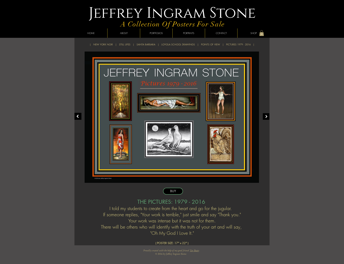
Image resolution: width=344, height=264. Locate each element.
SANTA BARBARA (146, 44)
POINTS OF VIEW (210, 44)
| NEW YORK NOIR (101, 44)
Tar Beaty (194, 250)
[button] (261, 33)
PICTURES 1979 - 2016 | (240, 44)
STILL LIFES (124, 44)
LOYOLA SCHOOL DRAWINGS (178, 44)
